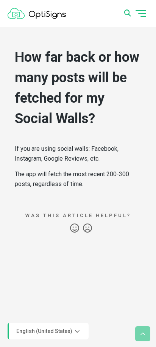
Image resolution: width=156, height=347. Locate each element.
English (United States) (44, 331)
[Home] (37, 13)
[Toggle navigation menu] (140, 14)
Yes (74, 228)
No (87, 228)
